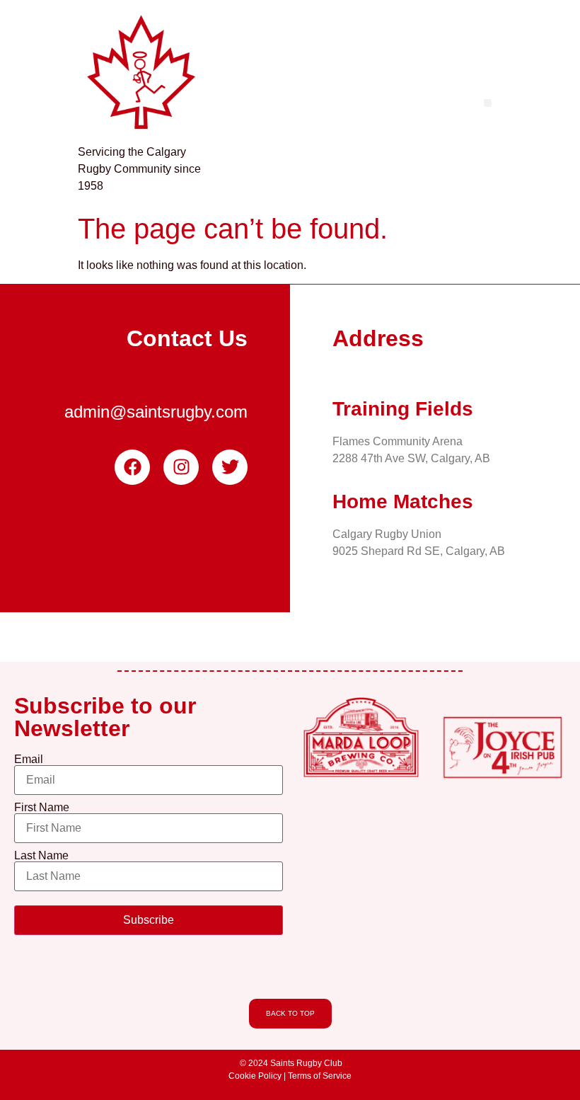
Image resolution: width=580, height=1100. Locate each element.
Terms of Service (320, 1076)
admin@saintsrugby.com (156, 411)
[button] (488, 103)
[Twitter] (230, 467)
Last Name (41, 855)
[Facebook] (132, 467)
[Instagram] (181, 467)
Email (28, 759)
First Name (41, 807)
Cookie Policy (255, 1076)
